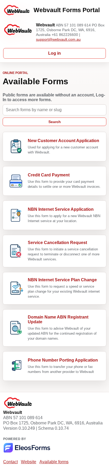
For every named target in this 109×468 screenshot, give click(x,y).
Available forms (54, 462)
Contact (10, 462)
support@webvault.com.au (58, 39)
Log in (54, 53)
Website (28, 462)
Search (54, 122)
